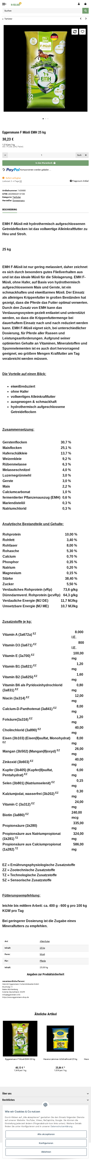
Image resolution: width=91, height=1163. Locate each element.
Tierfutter (16, 197)
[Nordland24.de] (16, 4)
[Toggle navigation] (4, 4)
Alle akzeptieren (46, 1134)
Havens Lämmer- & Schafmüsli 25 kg (60, 1059)
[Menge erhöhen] (86, 155)
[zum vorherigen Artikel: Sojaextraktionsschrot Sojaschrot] (80, 18)
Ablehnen (46, 1151)
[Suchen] (85, 10)
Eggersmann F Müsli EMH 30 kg (20, 1059)
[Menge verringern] (5, 155)
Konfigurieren (46, 1143)
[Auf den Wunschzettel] (82, 32)
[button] (79, 4)
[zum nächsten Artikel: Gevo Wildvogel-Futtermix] (86, 18)
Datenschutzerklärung (61, 1126)
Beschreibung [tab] (9, 209)
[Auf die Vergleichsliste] (75, 32)
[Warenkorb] (85, 4)
